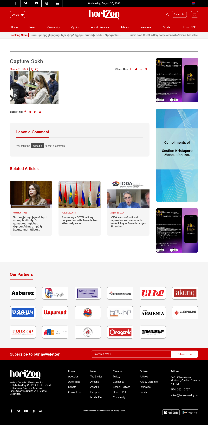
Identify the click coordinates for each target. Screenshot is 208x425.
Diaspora (95, 392)
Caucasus (118, 381)
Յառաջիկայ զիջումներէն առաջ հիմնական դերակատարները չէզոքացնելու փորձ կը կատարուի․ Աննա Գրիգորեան (30, 223)
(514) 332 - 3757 (180, 389)
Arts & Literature (100, 27)
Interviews (146, 27)
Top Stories (96, 376)
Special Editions (121, 386)
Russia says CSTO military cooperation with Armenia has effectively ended (161, 34)
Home (14, 27)
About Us (73, 376)
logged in (37, 145)
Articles (125, 27)
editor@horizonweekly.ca (184, 395)
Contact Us (74, 392)
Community (53, 27)
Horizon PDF (189, 27)
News (32, 27)
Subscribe (179, 14)
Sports (166, 27)
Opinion (75, 27)
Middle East (96, 397)
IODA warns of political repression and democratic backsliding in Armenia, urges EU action (128, 222)
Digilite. (123, 410)
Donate (16, 14)
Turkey (116, 376)
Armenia (94, 381)
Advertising (74, 381)
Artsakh (94, 386)
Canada (117, 371)
